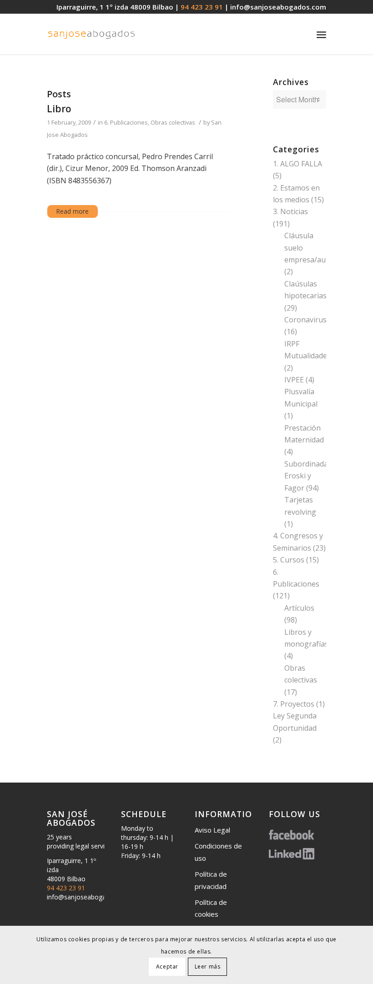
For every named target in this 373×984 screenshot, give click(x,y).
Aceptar (167, 966)
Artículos (299, 608)
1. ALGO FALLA (297, 164)
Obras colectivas (173, 122)
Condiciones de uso (218, 851)
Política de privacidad (211, 879)
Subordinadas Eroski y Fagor (308, 476)
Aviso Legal (212, 829)
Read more (72, 211)
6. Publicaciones (126, 122)
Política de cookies (211, 908)
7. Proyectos (293, 704)
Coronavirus (305, 320)
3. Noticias (290, 211)
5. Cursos (288, 560)
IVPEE (294, 380)
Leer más (208, 966)
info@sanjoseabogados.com (278, 6)
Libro (59, 108)
